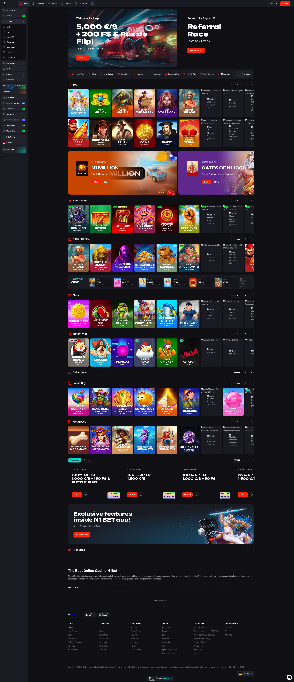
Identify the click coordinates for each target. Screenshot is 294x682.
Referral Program (75, 642)
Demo (106, 182)
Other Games (136, 650)
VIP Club (71, 646)
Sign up (285, 4)
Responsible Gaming (202, 638)
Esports (165, 631)
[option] (78, 74)
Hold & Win (103, 646)
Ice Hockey (166, 642)
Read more (73, 587)
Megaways (103, 642)
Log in (274, 4)
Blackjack (134, 638)
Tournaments (89, 460)
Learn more (196, 50)
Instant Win (103, 635)
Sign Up (82, 58)
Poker (133, 646)
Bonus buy (103, 638)
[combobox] (245, 673)
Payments (198, 650)
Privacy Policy (199, 642)
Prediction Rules (168, 653)
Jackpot (102, 650)
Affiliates (228, 635)
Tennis (164, 646)
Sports (70, 635)
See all (236, 85)
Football (165, 638)
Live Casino (72, 631)
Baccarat (134, 642)
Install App (82, 535)
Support (228, 631)
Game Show (135, 631)
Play (96, 182)
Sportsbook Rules (169, 650)
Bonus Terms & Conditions (204, 635)
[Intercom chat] (289, 677)
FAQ (195, 653)
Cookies (165, 678)
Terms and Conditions (202, 627)
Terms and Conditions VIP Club (206, 631)
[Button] (92, 3)
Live (164, 635)
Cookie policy (199, 646)
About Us (228, 627)
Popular (134, 627)
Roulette (134, 635)
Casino (71, 627)
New (101, 631)
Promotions (74, 460)
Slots (101, 627)
